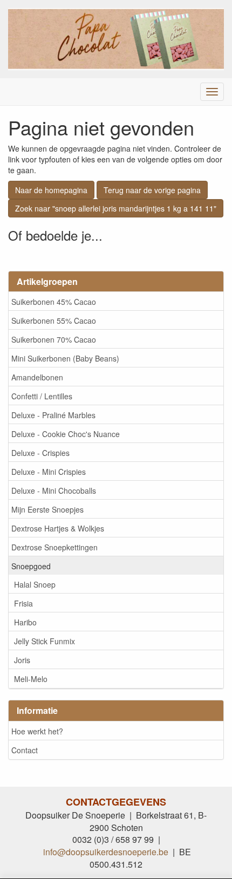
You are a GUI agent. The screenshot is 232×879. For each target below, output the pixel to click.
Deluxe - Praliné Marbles (53, 415)
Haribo (25, 622)
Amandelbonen (37, 377)
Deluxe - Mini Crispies (48, 471)
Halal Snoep (35, 584)
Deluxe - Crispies (40, 452)
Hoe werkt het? (37, 731)
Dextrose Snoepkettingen (54, 547)
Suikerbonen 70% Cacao (53, 339)
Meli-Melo (30, 678)
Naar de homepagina (51, 190)
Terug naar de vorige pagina (152, 190)
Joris (22, 660)
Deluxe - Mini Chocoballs (53, 490)
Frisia (23, 603)
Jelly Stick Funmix (44, 641)
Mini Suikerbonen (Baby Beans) (65, 358)
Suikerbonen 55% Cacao (53, 320)
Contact (24, 750)
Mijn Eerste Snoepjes (47, 509)
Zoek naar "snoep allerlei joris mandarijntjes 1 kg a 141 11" (115, 208)
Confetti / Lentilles (41, 396)
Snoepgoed (31, 566)
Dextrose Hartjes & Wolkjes (57, 528)
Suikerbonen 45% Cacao (53, 301)
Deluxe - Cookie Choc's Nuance (65, 433)
